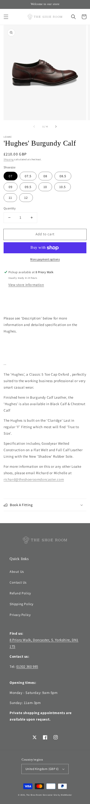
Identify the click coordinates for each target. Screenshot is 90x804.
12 (26, 197)
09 (10, 187)
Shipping (9, 159)
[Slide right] (55, 126)
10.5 (62, 187)
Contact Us (18, 582)
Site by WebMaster (63, 794)
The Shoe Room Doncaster (39, 794)
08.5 (63, 176)
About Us (17, 571)
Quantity (10, 208)
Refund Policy (20, 593)
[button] (6, 17)
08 (45, 176)
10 (45, 187)
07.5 (28, 176)
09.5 (28, 187)
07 (10, 176)
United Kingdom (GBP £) (42, 769)
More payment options (45, 259)
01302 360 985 (27, 666)
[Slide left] (34, 126)
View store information (26, 285)
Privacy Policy (20, 615)
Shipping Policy (21, 604)
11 (10, 197)
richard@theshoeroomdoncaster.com (34, 479)
